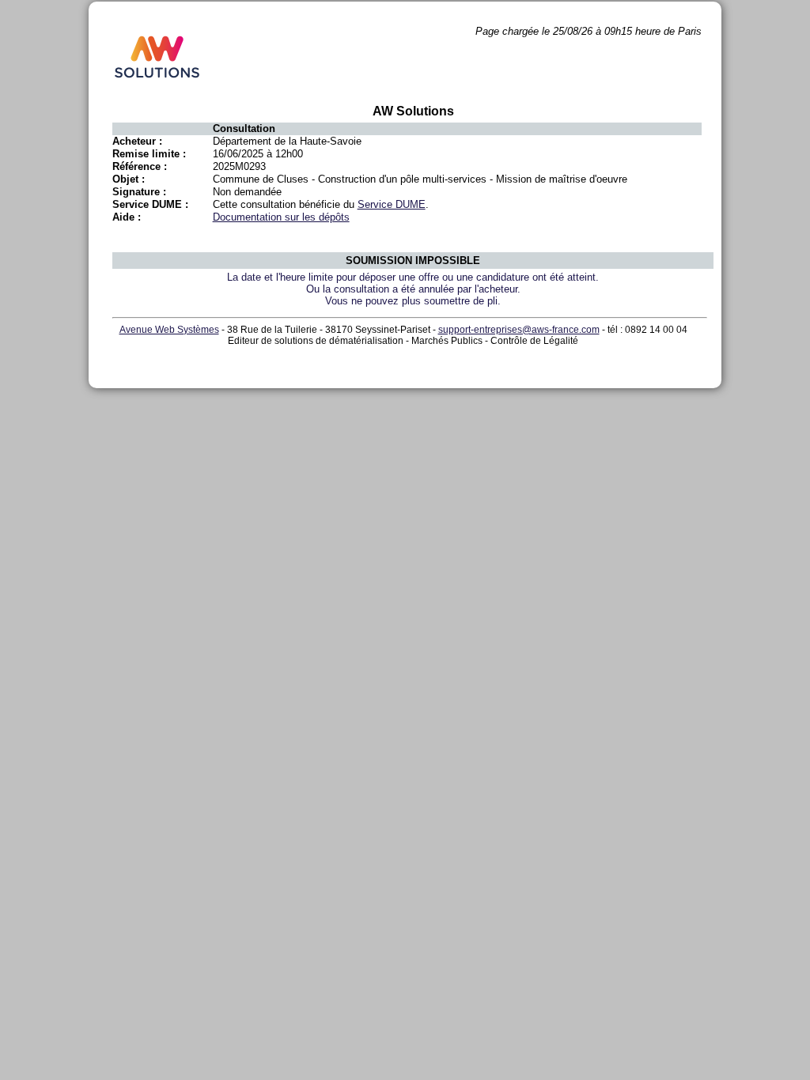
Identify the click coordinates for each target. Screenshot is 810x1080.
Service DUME (392, 204)
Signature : (139, 192)
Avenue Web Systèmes (169, 329)
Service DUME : (150, 204)
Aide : (126, 217)
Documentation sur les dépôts (281, 217)
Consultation (244, 128)
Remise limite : (149, 154)
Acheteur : (137, 141)
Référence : (139, 166)
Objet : (128, 179)
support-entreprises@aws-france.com (519, 329)
